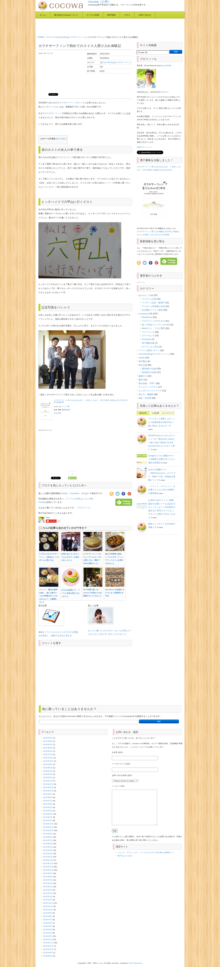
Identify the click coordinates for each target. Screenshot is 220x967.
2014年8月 (47, 797)
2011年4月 (47, 930)
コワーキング (148, 336)
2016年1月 (47, 754)
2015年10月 (48, 761)
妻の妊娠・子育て (147, 383)
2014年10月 (48, 791)
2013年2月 (47, 857)
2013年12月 (48, 824)
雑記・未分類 (145, 398)
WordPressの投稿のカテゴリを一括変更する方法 (114, 593)
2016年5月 (47, 751)
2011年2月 (47, 936)
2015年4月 (47, 771)
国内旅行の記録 (149, 369)
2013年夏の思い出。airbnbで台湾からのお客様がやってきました (92, 593)
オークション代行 (150, 347)
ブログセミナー (64, 157)
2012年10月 (48, 870)
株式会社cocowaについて (66, 15)
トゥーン (109, 183)
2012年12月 (48, 863)
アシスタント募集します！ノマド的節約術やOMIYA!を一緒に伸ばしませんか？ (161, 422)
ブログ (127, 15)
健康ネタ (143, 376)
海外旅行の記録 (149, 372)
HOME (40, 37)
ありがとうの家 (146, 295)
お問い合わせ (145, 15)
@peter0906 (165, 65)
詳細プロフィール (144, 147)
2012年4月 (47, 890)
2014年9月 (47, 794)
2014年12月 (48, 784)
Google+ (85, 493)
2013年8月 (47, 837)
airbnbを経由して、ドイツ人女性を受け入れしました (70, 593)
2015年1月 (47, 781)
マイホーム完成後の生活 (153, 306)
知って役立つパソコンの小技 (155, 325)
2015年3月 (47, 774)
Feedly (41, 502)
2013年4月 (47, 850)
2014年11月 (48, 787)
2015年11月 (48, 758)
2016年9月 (47, 744)
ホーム (43, 15)
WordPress (147, 317)
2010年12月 (48, 943)
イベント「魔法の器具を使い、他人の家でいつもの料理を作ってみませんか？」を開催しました (48, 596)
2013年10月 (48, 830)
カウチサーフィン (67, 103)
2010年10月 (48, 949)
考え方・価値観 (146, 394)
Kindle (56, 413)
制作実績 (111, 15)
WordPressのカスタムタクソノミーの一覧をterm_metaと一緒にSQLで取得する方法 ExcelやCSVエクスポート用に (161, 442)
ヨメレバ (64, 406)
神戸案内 (143, 361)
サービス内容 (93, 15)
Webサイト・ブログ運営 (153, 328)
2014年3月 (47, 814)
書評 (141, 380)
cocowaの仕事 (145, 314)
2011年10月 (48, 910)
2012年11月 (48, 867)
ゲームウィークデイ (148, 387)
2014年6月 (47, 804)
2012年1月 (47, 900)
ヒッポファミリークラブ (150, 391)
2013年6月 (47, 844)
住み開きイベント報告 (152, 310)
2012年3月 (47, 893)
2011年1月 (47, 939)
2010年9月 (47, 953)
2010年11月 (48, 946)
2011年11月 (48, 906)
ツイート (141, 282)
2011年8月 (47, 916)
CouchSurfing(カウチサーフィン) (70, 37)
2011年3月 (47, 933)
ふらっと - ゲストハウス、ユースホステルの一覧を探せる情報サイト (146, 852)
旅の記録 (143, 365)
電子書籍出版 (148, 343)
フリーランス (148, 332)
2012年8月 (47, 877)
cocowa (100, 963)
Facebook (74, 493)
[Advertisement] (99, 26)
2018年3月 (47, 738)
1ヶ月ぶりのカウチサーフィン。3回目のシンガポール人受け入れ (49, 557)
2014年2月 (47, 817)
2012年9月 (47, 873)
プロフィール (84, 508)
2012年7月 (47, 880)
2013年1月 (47, 860)
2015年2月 (47, 777)
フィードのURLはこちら (77, 499)
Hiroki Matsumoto (135, 963)
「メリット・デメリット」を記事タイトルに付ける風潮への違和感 (161, 489)
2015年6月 (47, 768)
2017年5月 (47, 741)
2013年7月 (47, 840)
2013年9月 (47, 834)
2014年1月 (47, 820)
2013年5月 (47, 847)
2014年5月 (47, 807)
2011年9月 (47, 913)
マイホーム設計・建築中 (153, 303)
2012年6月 (47, 883)
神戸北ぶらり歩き (125, 856)
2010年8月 (47, 956)
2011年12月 (48, 903)
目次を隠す (61, 139)
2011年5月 (47, 926)
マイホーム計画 (149, 299)
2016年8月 (47, 748)
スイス (81, 103)
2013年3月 (47, 854)
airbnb (142, 358)
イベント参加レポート (149, 350)
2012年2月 (47, 897)
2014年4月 (47, 811)
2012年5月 (47, 887)
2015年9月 (47, 764)
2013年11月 (48, 827)
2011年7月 (47, 920)
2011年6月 (47, 923)
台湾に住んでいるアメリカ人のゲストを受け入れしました (70, 557)
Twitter (64, 493)
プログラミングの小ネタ (153, 321)
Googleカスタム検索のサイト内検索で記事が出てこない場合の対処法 (161, 459)
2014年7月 (47, 801)
